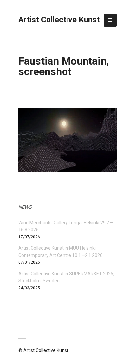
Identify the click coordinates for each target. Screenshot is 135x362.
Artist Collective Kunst (59, 19)
